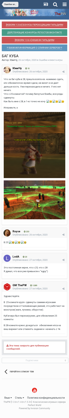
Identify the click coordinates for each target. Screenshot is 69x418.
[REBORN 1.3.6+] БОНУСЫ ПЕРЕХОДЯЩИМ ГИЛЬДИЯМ (34, 24)
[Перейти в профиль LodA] (7, 258)
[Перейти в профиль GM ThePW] (7, 286)
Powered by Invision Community (34, 408)
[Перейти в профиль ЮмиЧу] (7, 69)
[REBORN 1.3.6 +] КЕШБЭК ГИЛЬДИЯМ (34, 40)
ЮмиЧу (13, 60)
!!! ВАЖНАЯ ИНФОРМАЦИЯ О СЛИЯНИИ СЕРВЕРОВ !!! (34, 47)
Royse (16, 231)
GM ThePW (20, 285)
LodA (16, 256)
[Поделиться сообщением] (63, 71)
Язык (7, 397)
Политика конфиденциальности (46, 397)
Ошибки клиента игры (51, 60)
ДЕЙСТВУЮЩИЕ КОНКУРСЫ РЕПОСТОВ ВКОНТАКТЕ (34, 32)
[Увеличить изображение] (34, 144)
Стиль (19, 397)
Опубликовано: (30, 71)
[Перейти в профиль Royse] (7, 233)
